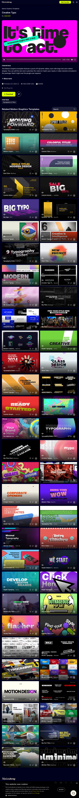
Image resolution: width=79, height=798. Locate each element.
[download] (36, 129)
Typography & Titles (9, 102)
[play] (4, 60)
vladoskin (7, 16)
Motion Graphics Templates (10, 8)
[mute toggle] (4, 127)
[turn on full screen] (30, 129)
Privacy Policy (36, 791)
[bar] (76, 2)
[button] (27, 795)
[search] (73, 2)
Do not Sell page (36, 793)
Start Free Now (65, 2)
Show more (7, 78)
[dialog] (39, 789)
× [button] (77, 783)
